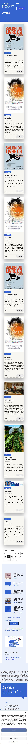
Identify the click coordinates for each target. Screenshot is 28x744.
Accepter (14, 730)
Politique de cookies (13, 741)
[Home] (8, 10)
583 (11, 553)
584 (15, 553)
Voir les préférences (14, 738)
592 (5, 560)
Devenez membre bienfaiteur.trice (18, 583)
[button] (26, 712)
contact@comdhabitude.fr (13, 657)
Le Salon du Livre (10, 56)
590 (16, 557)
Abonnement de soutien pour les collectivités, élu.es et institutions (18, 608)
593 (9, 560)
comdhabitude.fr (10, 659)
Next (12, 550)
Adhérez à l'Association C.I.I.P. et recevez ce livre (18, 575)
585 (19, 553)
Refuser (14, 734)
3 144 (15, 560)
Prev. (6, 550)
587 (5, 557)
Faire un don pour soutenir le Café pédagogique (18, 591)
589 (12, 557)
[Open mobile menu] (17, 3)
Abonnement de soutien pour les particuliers (18, 599)
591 (20, 557)
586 (22, 553)
